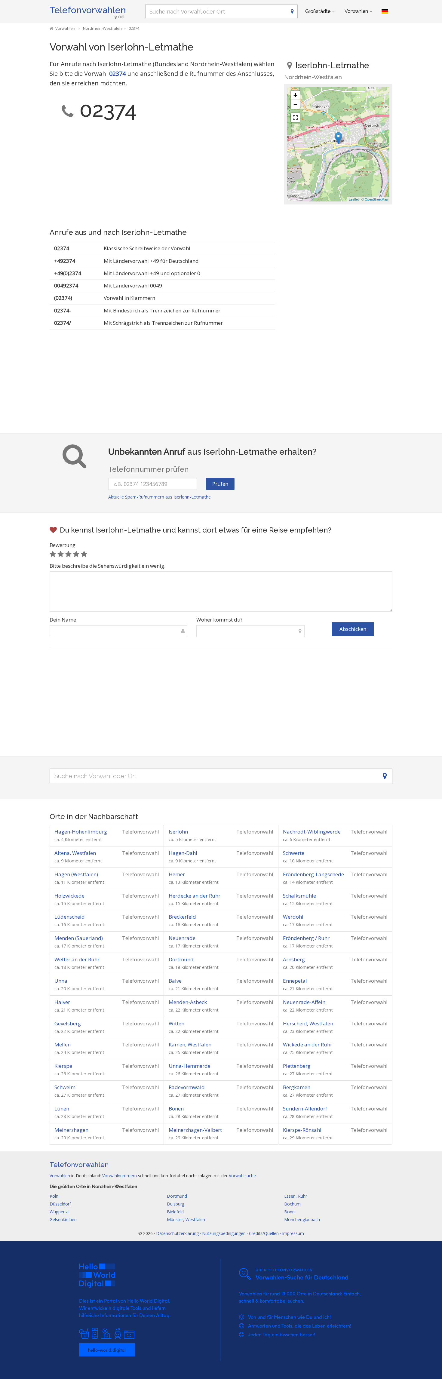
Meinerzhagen (71, 1129)
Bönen (176, 1108)
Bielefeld (175, 1212)
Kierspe (63, 1065)
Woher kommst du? (219, 619)
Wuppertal (59, 1212)
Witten (176, 1023)
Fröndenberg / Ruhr (306, 938)
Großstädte (317, 11)
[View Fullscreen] (295, 117)
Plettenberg (297, 1065)
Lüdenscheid (69, 916)
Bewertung (62, 545)
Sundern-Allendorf (305, 1108)
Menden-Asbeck (188, 1002)
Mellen (62, 1044)
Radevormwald (187, 1087)
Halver (62, 1002)
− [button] (295, 104)
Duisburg (175, 1204)
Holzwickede (69, 895)
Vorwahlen (356, 11)
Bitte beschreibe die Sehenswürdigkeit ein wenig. (107, 565)
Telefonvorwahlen (88, 10)
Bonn (289, 1212)
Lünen (61, 1108)
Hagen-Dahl (183, 852)
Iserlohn (178, 831)
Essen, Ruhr (295, 1196)
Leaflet (354, 199)
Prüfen (220, 483)
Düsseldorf (60, 1204)
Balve (175, 980)
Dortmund (181, 959)
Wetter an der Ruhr (77, 959)
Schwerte (293, 852)
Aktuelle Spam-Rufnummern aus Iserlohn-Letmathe (159, 497)
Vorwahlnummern (119, 1175)
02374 (117, 73)
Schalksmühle (299, 895)
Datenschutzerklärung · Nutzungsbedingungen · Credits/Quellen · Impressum (230, 1233)
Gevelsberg (67, 1023)
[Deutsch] (385, 11)
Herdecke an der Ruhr (194, 895)
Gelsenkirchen (63, 1219)
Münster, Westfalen (186, 1219)
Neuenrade (182, 938)
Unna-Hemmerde (189, 1065)
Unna (60, 980)
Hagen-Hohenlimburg (80, 831)
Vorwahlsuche (242, 1175)
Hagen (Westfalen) (76, 874)
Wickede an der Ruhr (307, 1044)
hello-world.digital (107, 1350)
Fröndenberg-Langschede (313, 874)
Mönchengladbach (302, 1219)
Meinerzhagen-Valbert (195, 1129)
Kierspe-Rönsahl (302, 1129)
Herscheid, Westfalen (308, 1023)
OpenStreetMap (376, 199)
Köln (54, 1196)
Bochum (292, 1204)
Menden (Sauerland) (78, 938)
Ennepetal (295, 980)
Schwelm (64, 1087)
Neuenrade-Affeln (304, 1002)
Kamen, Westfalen (190, 1044)
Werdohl (293, 916)
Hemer (177, 874)
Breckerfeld (182, 916)
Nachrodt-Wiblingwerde (312, 831)
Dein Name (63, 619)
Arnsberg (294, 959)
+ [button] (295, 95)
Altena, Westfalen (75, 852)
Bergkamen (296, 1087)
